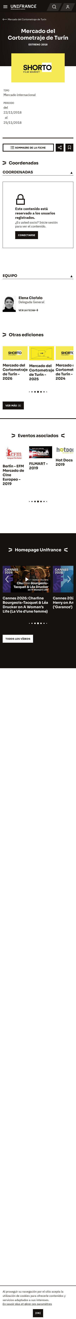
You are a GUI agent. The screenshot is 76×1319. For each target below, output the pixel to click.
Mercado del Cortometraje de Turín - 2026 (15, 372)
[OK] (38, 1313)
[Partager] (60, 148)
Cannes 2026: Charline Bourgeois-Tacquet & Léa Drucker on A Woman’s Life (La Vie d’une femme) (25, 605)
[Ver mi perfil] (67, 7)
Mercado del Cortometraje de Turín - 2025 (41, 372)
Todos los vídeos (17, 638)
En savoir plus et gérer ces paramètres (27, 1304)
